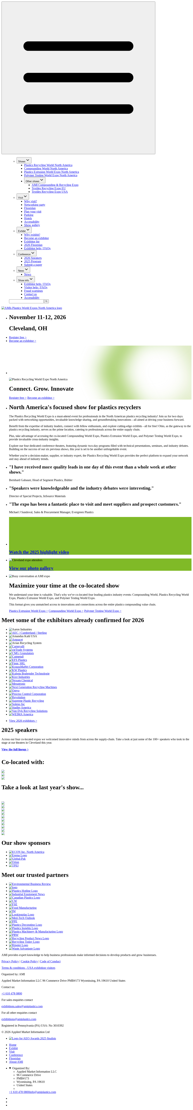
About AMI (16, 1061)
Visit (20, 197)
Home (12, 1044)
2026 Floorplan (33, 244)
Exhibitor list (31, 241)
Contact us (30, 294)
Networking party (34, 204)
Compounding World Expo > (66, 610)
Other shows (32, 181)
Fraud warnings (33, 290)
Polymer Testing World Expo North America (50, 175)
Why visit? (30, 201)
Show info (23, 280)
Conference (24, 254)
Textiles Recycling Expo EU (49, 188)
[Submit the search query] (46, 301)
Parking (28, 214)
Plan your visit (32, 211)
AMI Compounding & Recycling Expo (55, 184)
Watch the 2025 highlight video (39, 552)
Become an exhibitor (36, 238)
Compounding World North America (46, 168)
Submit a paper (33, 264)
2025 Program (32, 261)
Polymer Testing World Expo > (102, 610)
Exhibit (22, 231)
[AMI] (32, 308)
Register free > (18, 337)
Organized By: (21, 1068)
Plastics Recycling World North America (48, 165)
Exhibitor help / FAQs (37, 248)
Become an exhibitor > (22, 340)
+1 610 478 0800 (12, 993)
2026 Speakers (33, 258)
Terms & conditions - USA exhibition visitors (28, 967)
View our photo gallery (31, 568)
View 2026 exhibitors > (23, 720)
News (21, 270)
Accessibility (31, 221)
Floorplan (30, 208)
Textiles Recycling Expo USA (50, 191)
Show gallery (32, 225)
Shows (21, 161)
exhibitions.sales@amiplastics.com (22, 1006)
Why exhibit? (32, 234)
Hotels (28, 218)
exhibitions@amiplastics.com (19, 1019)
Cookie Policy (29, 961)
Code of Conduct (50, 961)
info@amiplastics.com (43, 1092)
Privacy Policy (10, 961)
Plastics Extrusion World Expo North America (51, 171)
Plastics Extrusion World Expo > (28, 610)
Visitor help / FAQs (35, 287)
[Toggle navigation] (78, 78)
